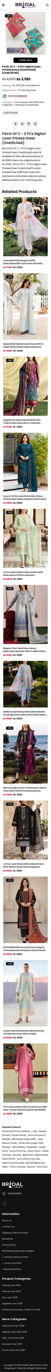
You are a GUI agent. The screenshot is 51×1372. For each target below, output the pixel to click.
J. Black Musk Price (11, 1269)
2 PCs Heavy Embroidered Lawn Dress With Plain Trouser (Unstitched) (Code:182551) (25, 1108)
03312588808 (14, 1193)
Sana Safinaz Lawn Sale (28, 1158)
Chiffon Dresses (18, 1166)
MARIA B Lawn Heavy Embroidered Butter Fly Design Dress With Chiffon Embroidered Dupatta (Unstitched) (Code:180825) (25, 713)
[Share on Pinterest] (29, 124)
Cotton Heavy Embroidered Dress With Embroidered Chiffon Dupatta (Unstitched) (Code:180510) (23, 574)
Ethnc (5, 1151)
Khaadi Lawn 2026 (11, 1285)
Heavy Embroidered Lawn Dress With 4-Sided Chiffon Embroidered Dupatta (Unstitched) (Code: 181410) (23, 345)
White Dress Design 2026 (31, 1143)
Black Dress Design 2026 (24, 1139)
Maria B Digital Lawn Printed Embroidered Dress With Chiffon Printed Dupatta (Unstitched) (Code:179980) (24, 789)
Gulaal (42, 1147)
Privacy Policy (9, 1244)
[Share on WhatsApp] (22, 124)
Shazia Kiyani (34, 1151)
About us (7, 1220)
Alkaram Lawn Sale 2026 (14, 1331)
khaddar (6, 1147)
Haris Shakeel (18, 1147)
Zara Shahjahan (33, 1162)
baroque (17, 1155)
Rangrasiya (31, 1147)
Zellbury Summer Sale (13, 1162)
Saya (40, 1139)
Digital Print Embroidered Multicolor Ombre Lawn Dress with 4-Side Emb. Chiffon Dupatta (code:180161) (22, 422)
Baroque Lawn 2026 (12, 1343)
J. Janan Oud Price (11, 1263)
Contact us (8, 1226)
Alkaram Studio (9, 1143)
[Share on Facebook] (16, 124)
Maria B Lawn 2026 (11, 1291)
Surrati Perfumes (17, 1151)
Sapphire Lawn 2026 (12, 1303)
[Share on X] (35, 124)
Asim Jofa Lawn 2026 (13, 1337)
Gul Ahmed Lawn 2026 (13, 1350)
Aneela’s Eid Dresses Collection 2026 (21, 1309)
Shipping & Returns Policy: (15, 1232)
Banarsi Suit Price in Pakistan (16, 1131)
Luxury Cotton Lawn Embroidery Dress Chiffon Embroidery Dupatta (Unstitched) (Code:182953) (25, 498)
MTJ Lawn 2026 (9, 1297)
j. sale (34, 1131)
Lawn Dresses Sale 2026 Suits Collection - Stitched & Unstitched (23, 103)
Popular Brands (18, 1135)
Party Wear (42, 1166)
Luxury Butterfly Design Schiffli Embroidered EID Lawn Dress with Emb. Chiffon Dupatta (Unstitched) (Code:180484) (23, 262)
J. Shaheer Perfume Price (15, 1256)
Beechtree (28, 1155)
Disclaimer (7, 1238)
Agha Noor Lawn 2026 (13, 1325)
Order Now (25, 60)
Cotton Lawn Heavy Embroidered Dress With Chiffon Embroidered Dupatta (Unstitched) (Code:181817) (23, 865)
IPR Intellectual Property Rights (18, 1250)
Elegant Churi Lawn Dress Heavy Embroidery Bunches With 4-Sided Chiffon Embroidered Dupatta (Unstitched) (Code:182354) (25, 650)
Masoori (31, 1166)
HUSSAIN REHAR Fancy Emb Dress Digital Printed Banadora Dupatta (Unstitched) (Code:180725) (24, 949)
